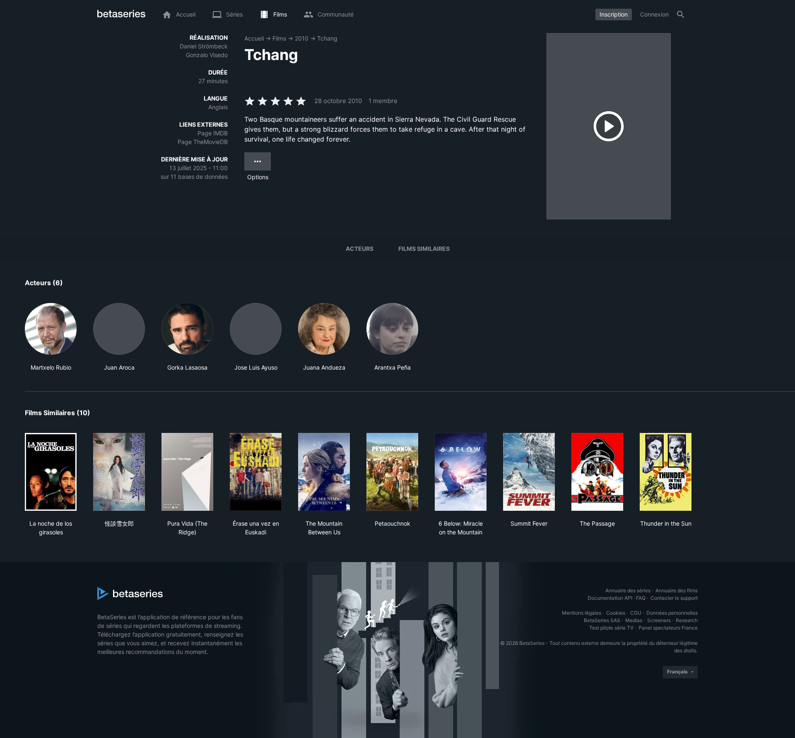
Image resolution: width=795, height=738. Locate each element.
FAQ (641, 598)
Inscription (614, 14)
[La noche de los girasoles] (51, 472)
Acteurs (359, 248)
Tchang (327, 38)
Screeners (659, 620)
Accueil (254, 38)
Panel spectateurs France (668, 628)
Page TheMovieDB (203, 141)
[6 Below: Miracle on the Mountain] (461, 472)
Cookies (615, 613)
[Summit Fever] (529, 472)
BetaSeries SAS (602, 620)
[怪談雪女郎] (119, 472)
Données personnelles (672, 613)
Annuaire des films (676, 590)
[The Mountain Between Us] (324, 472)
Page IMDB (213, 133)
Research (687, 620)
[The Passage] (597, 472)
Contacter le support (674, 598)
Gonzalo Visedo (207, 54)
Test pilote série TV (611, 628)
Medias (633, 620)
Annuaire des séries (627, 590)
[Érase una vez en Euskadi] (256, 472)
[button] (51, 337)
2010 (301, 38)
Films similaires (424, 248)
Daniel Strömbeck (204, 46)
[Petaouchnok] (392, 472)
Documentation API (610, 598)
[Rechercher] (681, 14)
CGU (635, 613)
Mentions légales (581, 613)
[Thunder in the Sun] (665, 472)
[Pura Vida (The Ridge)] (187, 472)
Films (279, 38)
